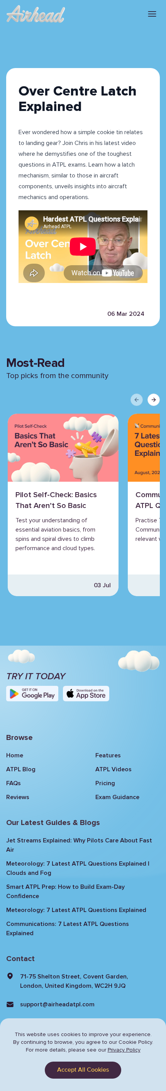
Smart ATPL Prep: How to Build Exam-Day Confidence (65, 891)
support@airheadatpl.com (57, 1004)
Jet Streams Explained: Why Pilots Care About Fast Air (79, 845)
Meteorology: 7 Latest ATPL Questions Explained (76, 910)
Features (108, 755)
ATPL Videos (113, 769)
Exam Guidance (117, 797)
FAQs (13, 783)
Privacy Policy (124, 1050)
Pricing (105, 783)
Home (14, 755)
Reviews (17, 797)
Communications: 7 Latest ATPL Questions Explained (67, 928)
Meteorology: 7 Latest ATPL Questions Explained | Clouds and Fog (77, 868)
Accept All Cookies (83, 1070)
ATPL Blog (21, 769)
